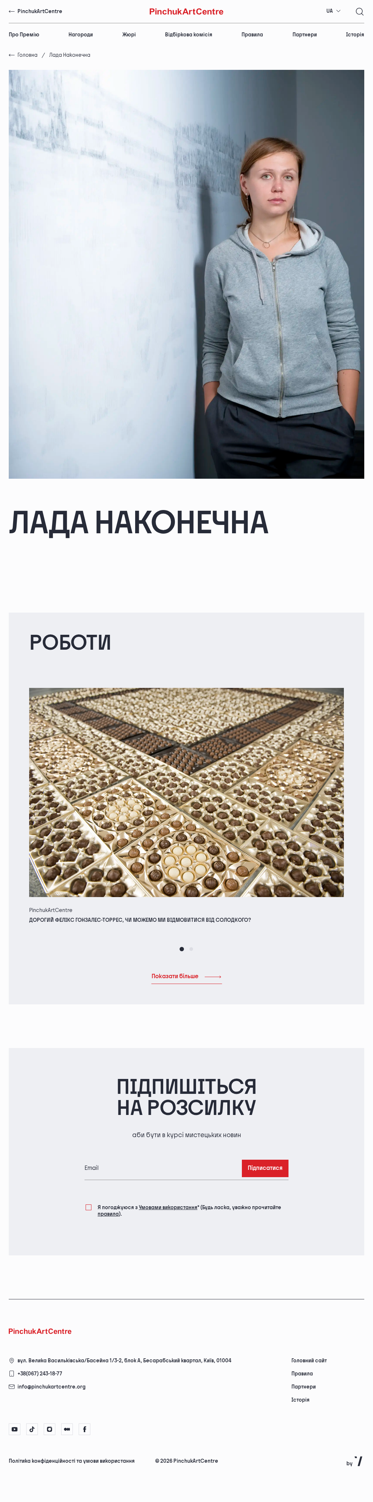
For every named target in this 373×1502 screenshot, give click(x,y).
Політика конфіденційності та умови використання (72, 1461)
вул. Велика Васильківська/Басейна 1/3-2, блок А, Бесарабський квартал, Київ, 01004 (124, 1361)
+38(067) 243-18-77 (39, 1374)
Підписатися (265, 1168)
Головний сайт (309, 1361)
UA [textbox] (329, 11)
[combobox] (333, 11)
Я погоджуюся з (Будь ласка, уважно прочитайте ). (189, 1210)
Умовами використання (168, 1207)
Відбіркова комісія (188, 35)
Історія (355, 35)
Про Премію (24, 35)
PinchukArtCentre (39, 11)
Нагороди (80, 35)
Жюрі (129, 35)
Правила (252, 35)
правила (108, 1214)
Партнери (304, 35)
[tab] (182, 949)
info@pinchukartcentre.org (51, 1387)
